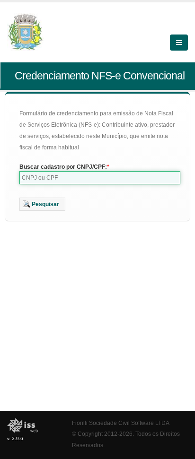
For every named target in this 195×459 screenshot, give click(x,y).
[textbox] (99, 177)
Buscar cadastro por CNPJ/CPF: (63, 167)
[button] (42, 204)
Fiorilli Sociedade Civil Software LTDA (120, 423)
